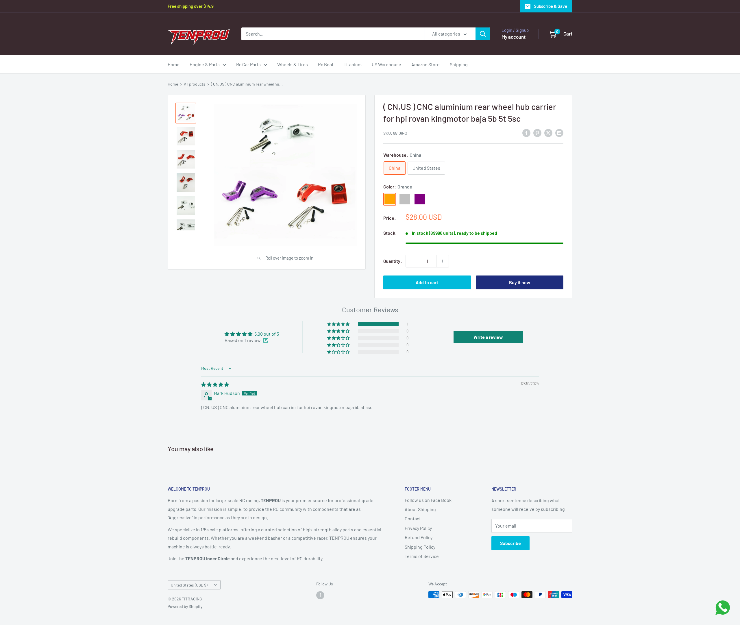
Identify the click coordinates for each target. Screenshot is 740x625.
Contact (413, 518)
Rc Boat (326, 64)
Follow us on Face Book (428, 500)
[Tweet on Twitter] (548, 132)
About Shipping (420, 509)
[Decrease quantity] (412, 261)
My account (514, 37)
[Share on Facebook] (526, 132)
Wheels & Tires (292, 64)
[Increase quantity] (442, 261)
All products (194, 84)
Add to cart (427, 282)
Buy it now (519, 282)
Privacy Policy (418, 528)
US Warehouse (386, 64)
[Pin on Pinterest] (537, 132)
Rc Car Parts (248, 64)
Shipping (459, 64)
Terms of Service (422, 556)
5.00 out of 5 (266, 333)
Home (174, 64)
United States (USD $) (189, 585)
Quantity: (392, 261)
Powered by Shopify (185, 606)
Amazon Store (425, 64)
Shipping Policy (420, 547)
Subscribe (510, 543)
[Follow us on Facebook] (320, 595)
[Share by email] (559, 132)
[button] (338, 324)
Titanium (353, 64)
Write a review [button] (488, 337)
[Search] (483, 33)
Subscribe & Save (550, 6)
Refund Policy (418, 537)
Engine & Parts (205, 64)
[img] (215, 384)
